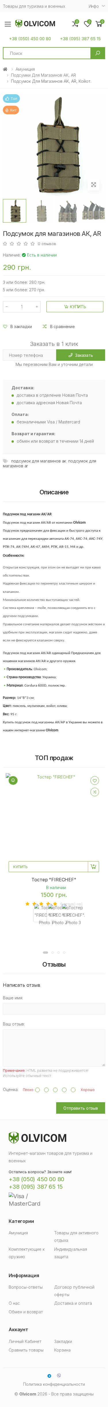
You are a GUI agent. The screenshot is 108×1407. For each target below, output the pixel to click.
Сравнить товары (26, 1350)
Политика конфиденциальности (54, 1384)
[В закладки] (94, 780)
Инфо (94, 6)
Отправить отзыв (80, 1108)
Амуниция (25, 69)
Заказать (84, 355)
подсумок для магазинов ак (38, 460)
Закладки (63, 1341)
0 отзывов (47, 244)
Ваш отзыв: (14, 1023)
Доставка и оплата (73, 1303)
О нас (14, 1303)
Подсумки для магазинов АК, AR (43, 75)
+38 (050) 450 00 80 (30, 38)
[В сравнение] (94, 792)
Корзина (62, 1350)
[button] (99, 24)
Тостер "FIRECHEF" (53, 879)
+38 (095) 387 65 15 (80, 38)
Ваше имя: (13, 997)
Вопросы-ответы (26, 1287)
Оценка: (10, 1089)
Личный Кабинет (25, 1341)
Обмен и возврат (26, 1311)
